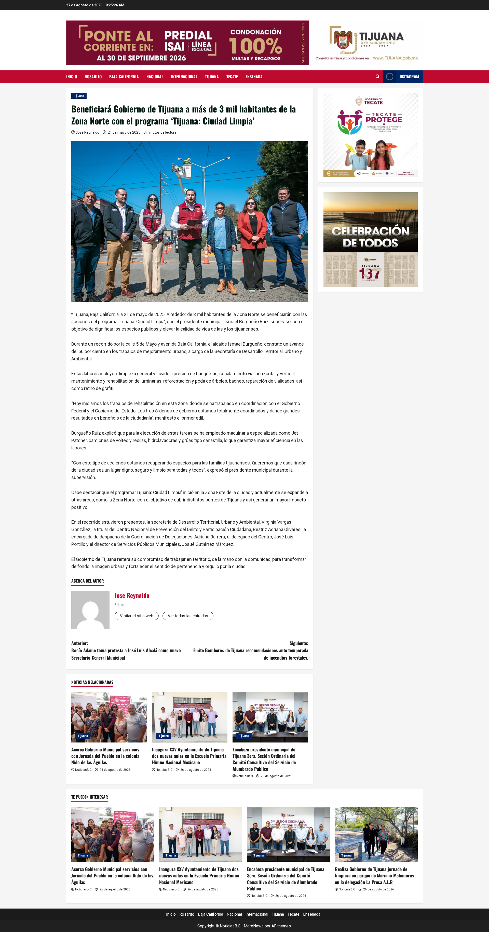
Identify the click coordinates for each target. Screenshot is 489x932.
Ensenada (254, 76)
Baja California (124, 76)
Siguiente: (250, 650)
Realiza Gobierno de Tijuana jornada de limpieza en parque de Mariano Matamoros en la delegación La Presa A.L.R (374, 875)
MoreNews (254, 926)
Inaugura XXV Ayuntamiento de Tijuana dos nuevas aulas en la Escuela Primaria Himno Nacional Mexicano (189, 755)
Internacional (184, 76)
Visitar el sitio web (136, 615)
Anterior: (126, 650)
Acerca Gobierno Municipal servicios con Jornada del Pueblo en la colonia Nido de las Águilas (105, 755)
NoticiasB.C (83, 770)
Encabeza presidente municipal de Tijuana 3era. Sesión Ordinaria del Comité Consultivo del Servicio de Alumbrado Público (264, 759)
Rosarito (93, 76)
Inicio (71, 76)
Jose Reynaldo (87, 132)
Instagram (409, 76)
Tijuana (212, 76)
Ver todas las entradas (188, 615)
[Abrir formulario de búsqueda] (377, 76)
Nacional (154, 76)
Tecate (232, 76)
